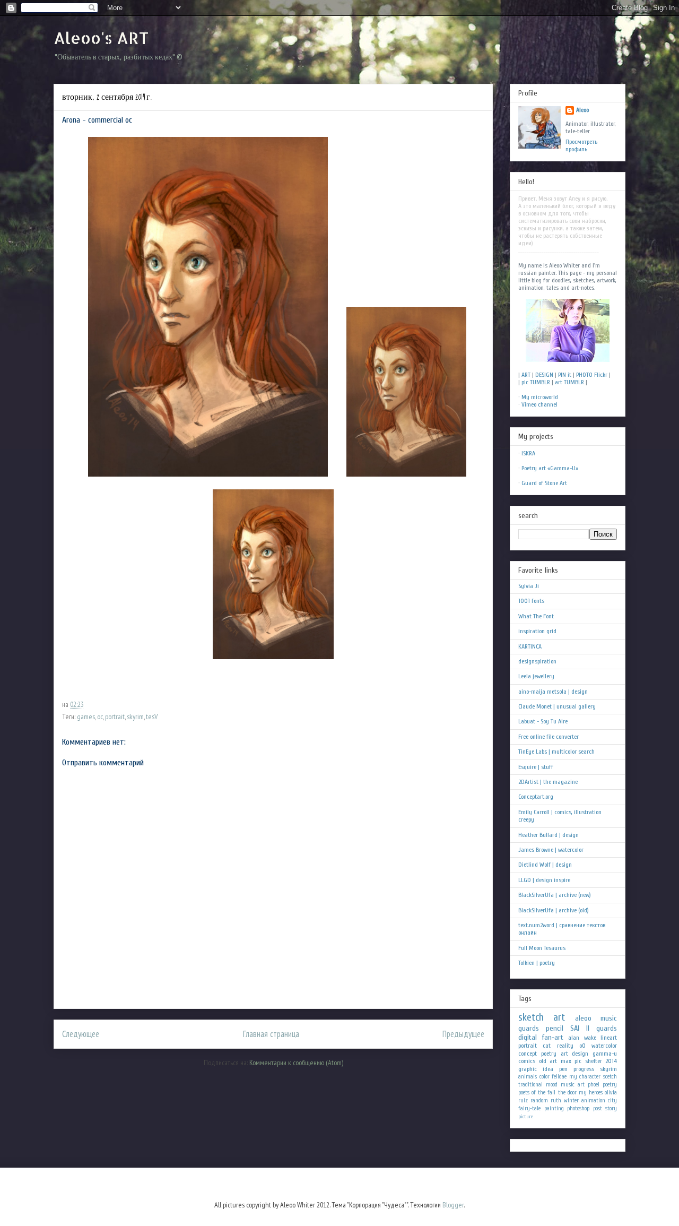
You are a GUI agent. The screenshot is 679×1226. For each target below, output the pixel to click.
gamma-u (605, 1053)
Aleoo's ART (101, 38)
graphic (527, 1069)
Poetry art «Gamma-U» (549, 468)
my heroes (591, 1092)
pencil (554, 1028)
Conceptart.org (535, 796)
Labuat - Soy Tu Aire (543, 721)
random (539, 1100)
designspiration (537, 661)
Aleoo (582, 110)
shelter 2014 (601, 1061)
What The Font (536, 616)
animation (593, 1100)
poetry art (554, 1053)
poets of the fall (536, 1092)
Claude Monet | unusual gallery (557, 706)
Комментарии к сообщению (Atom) (296, 1062)
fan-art (552, 1037)
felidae (559, 1076)
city (612, 1100)
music (608, 1018)
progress (583, 1069)
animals (527, 1076)
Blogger (453, 1205)
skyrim (135, 716)
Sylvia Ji (528, 586)
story (611, 1108)
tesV (152, 716)
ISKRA (528, 453)
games (86, 716)
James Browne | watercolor (551, 849)
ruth (556, 1100)
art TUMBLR (569, 382)
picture (525, 1116)
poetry (610, 1084)
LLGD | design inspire (544, 880)
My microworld (539, 397)
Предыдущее (463, 1034)
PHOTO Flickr (591, 374)
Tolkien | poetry (536, 962)
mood (552, 1084)
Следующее (80, 1034)
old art (548, 1061)
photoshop (578, 1108)
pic (577, 1061)
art (559, 1017)
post (597, 1108)
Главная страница (271, 1034)
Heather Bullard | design (548, 835)
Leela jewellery (536, 676)
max (566, 1061)
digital (527, 1037)
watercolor (604, 1045)
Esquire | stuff (535, 767)
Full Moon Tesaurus (541, 948)
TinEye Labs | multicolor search (556, 751)
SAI (574, 1028)
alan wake (582, 1037)
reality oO (571, 1045)
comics (526, 1061)
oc (100, 716)
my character (585, 1076)
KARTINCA (530, 646)
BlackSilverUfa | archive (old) (553, 910)
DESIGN (544, 374)
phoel (593, 1084)
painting (554, 1108)
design (580, 1053)
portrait (115, 716)
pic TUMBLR (535, 382)
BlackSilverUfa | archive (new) (554, 895)
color (544, 1076)
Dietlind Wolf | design (545, 864)
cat (547, 1045)
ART (525, 374)
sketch (531, 1017)
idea (548, 1069)
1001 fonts (531, 601)
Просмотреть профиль (581, 145)
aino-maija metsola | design (553, 691)
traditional (530, 1084)
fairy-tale (529, 1108)
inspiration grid (537, 631)
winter (571, 1100)
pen (563, 1069)
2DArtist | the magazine (548, 781)
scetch (610, 1076)
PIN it (564, 374)
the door (567, 1092)
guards (528, 1028)
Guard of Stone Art (544, 483)
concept (527, 1053)
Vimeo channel (539, 404)
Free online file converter (548, 736)
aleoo (583, 1018)
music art (573, 1084)
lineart (608, 1037)
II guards (601, 1028)
